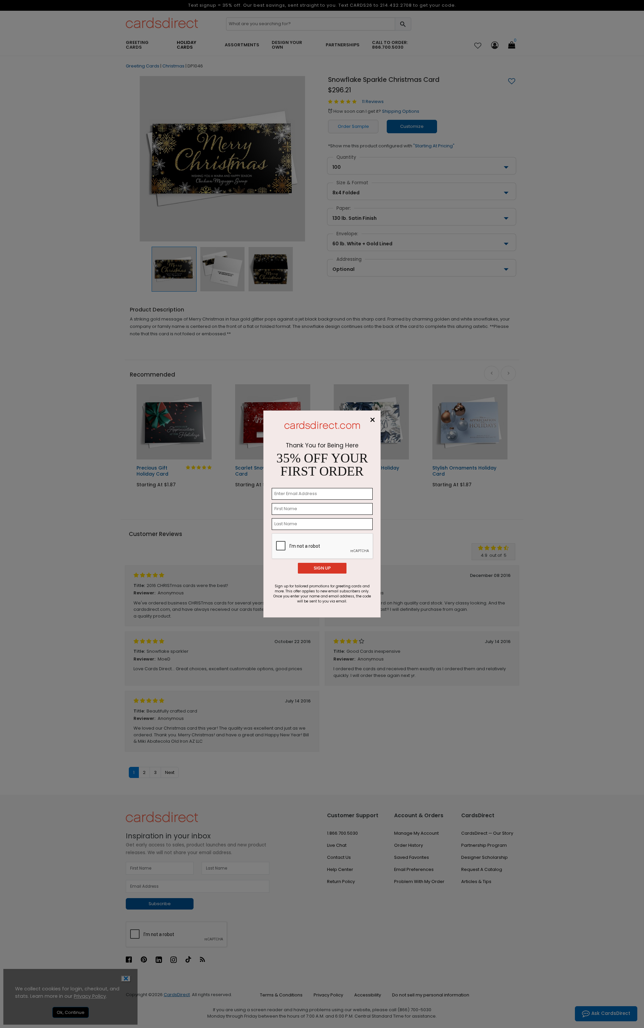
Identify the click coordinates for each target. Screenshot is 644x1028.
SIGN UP (322, 568)
